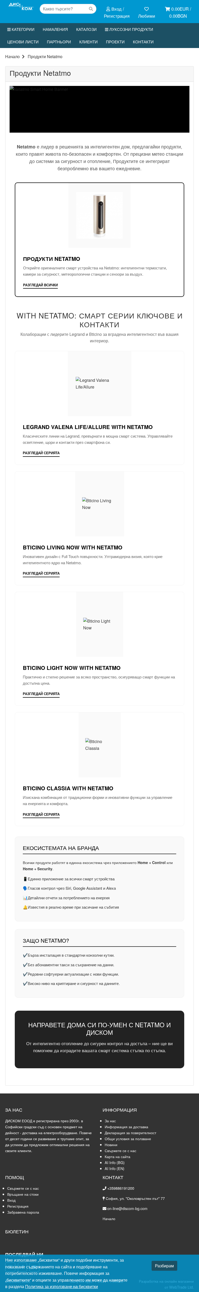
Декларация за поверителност (130, 1132)
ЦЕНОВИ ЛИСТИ (23, 41)
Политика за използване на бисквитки (61, 1286)
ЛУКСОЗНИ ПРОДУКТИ (130, 29)
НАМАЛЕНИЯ (55, 29)
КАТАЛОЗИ (86, 29)
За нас (110, 1120)
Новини (111, 1144)
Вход (11, 1200)
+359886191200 (120, 1188)
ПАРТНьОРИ (59, 41)
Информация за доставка (126, 1126)
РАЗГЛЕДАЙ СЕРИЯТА (41, 453)
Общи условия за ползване (128, 1138)
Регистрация (18, 1206)
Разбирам (164, 1266)
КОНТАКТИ (143, 41)
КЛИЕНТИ (88, 41)
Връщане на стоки (23, 1194)
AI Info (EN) (114, 1168)
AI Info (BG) (115, 1162)
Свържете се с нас (120, 1150)
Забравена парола (23, 1212)
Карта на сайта (117, 1156)
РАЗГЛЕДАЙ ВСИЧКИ (40, 285)
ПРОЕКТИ (115, 41)
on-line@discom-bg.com (127, 1208)
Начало (12, 56)
